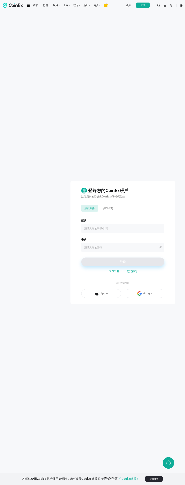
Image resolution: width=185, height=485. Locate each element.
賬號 (83, 220)
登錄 (128, 5)
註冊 (143, 5)
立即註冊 (114, 271)
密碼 (83, 239)
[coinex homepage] (14, 5)
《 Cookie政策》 (128, 478)
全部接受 (154, 479)
